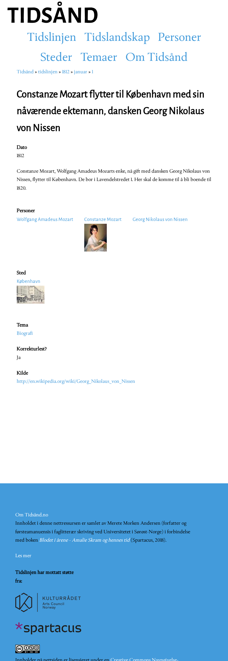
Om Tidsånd (156, 58)
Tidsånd (25, 72)
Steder (56, 58)
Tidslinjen (51, 38)
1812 (66, 72)
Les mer (23, 556)
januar (80, 72)
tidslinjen (48, 72)
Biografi (25, 333)
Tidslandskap (117, 38)
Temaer (98, 58)
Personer (179, 38)
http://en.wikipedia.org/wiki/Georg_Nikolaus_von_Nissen (76, 381)
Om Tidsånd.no (31, 515)
